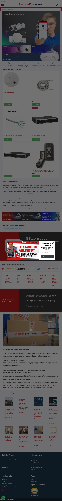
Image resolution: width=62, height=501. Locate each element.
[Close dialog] (54, 242)
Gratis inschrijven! (47, 256)
